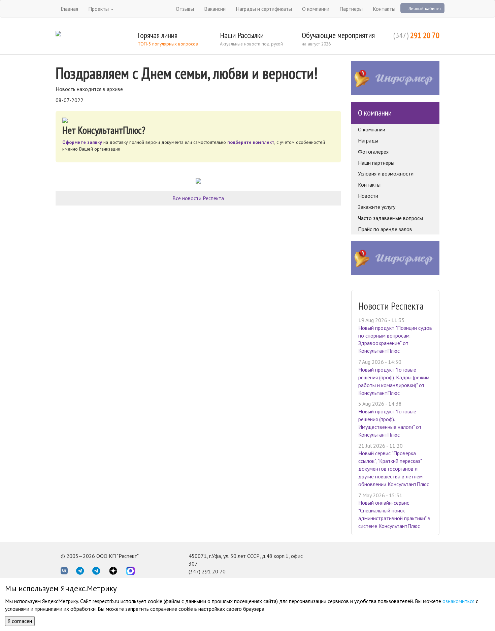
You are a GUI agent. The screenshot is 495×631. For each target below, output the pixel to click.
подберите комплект (250, 142)
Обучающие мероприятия (338, 35)
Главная (69, 8)
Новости (368, 195)
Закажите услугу (376, 206)
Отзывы (185, 8)
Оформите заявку (82, 142)
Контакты (384, 8)
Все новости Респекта (198, 198)
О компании (315, 8)
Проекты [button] (99, 8)
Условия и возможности (386, 173)
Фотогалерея (373, 151)
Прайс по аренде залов (385, 229)
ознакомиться (458, 601)
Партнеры (351, 8)
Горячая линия (157, 35)
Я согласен (20, 621)
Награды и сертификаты (264, 8)
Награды (368, 140)
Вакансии (215, 8)
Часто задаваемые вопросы (390, 218)
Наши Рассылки (242, 35)
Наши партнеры (376, 162)
